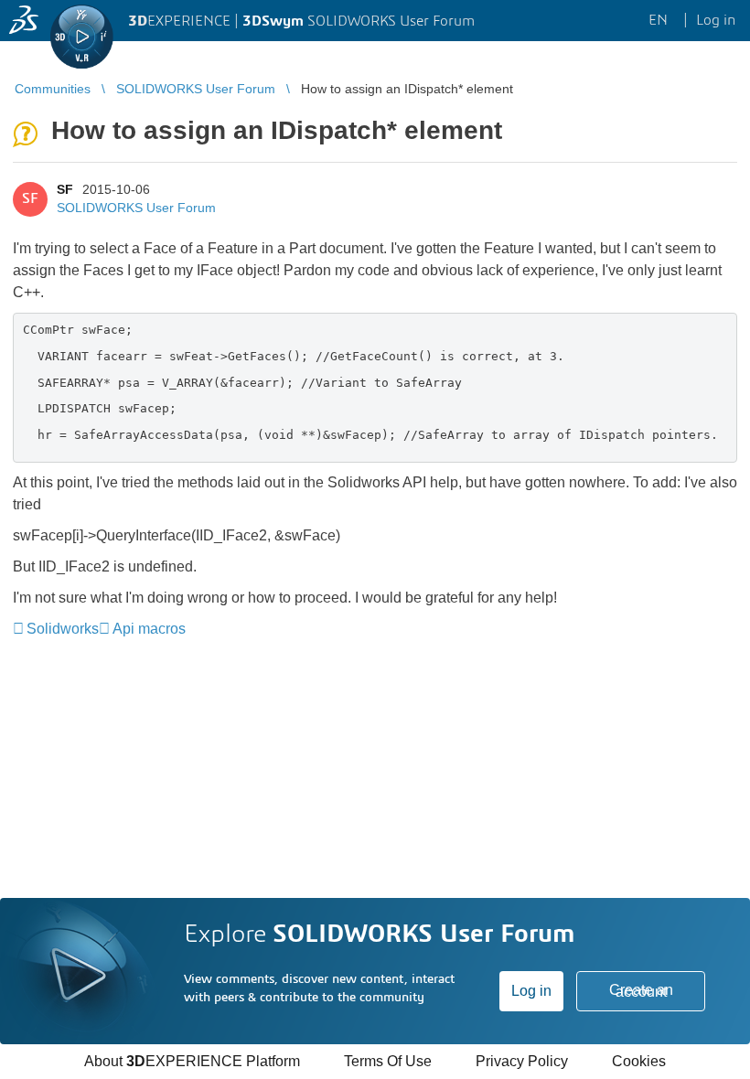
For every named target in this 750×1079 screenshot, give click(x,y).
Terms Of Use (388, 1061)
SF (65, 189)
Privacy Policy (522, 1061)
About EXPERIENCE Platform (192, 1061)
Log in (531, 991)
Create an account (641, 990)
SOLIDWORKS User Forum (136, 207)
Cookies (639, 1061)
